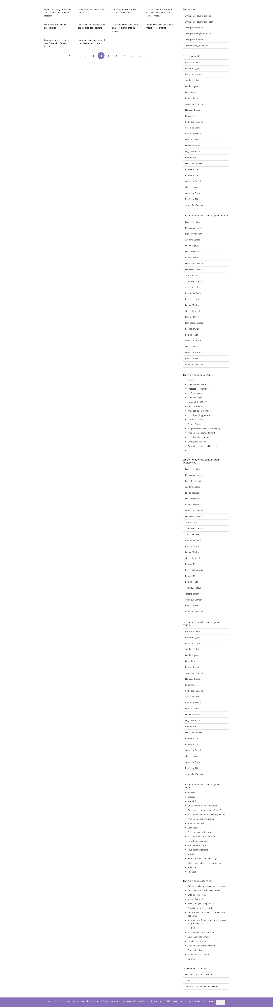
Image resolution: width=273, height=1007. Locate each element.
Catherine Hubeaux (194, 122)
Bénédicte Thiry (192, 199)
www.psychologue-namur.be (198, 33)
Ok (221, 1002)
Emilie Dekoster (192, 92)
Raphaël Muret (192, 169)
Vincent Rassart (192, 187)
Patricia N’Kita (191, 175)
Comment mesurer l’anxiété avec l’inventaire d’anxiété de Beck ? (57, 43)
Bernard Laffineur (193, 133)
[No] (269, 1002)
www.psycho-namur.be (195, 39)
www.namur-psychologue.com (199, 21)
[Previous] (70, 55)
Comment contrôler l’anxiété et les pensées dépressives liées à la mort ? (159, 12)
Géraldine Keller (192, 127)
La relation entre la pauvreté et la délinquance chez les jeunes (125, 27)
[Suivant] (147, 55)
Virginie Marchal (192, 151)
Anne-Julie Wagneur (194, 205)
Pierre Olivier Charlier (194, 74)
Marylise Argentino (193, 68)
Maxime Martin (192, 157)
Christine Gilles (191, 116)
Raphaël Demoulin (193, 98)
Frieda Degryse (192, 86)
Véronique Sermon (193, 193)
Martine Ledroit (192, 139)
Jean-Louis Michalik (194, 163)
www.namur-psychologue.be (198, 15)
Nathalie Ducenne (193, 110)
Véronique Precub (193, 181)
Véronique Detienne (194, 104)
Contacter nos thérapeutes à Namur (202, 986)
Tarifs (187, 980)
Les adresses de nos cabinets (198, 974)
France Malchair (192, 145)
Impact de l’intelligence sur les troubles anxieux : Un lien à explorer (57, 12)
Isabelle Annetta (192, 62)
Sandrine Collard (192, 80)
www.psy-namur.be (194, 27)
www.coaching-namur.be (196, 45)
